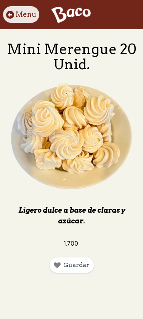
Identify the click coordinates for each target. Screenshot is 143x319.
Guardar (76, 265)
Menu (26, 14)
